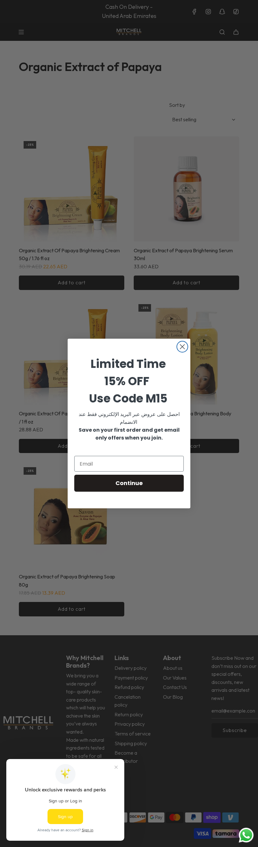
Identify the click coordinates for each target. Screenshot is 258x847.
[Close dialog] (182, 346)
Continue (129, 483)
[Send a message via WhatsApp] (246, 835)
